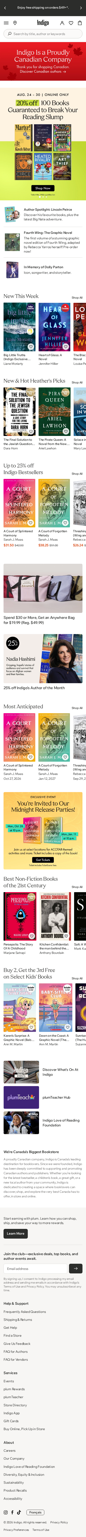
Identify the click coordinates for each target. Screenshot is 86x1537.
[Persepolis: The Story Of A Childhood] (20, 916)
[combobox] (46, 34)
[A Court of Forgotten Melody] (54, 503)
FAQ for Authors (16, 1351)
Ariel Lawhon (47, 448)
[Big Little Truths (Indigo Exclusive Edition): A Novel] (20, 327)
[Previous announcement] (5, 8)
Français (35, 1512)
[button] (6, 23)
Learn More (15, 1233)
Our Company (14, 1458)
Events (9, 1381)
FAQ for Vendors (16, 1359)
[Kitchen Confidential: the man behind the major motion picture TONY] (55, 916)
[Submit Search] (9, 34)
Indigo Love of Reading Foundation (29, 1466)
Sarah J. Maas (13, 539)
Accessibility (13, 1498)
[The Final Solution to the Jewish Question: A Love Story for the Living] (20, 411)
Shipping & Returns (18, 1319)
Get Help (10, 1327)
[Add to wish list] (31, 346)
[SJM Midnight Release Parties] (43, 830)
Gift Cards (11, 1421)
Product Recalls (15, 1490)
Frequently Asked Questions (25, 1312)
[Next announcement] (81, 8)
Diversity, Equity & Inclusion (24, 1474)
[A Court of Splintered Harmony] (19, 503)
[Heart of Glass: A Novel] (55, 327)
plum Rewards (14, 1389)
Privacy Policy (59, 1522)
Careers (9, 1450)
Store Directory (15, 1405)
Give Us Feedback (17, 1344)
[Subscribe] (75, 1268)
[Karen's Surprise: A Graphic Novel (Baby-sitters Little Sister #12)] (20, 1007)
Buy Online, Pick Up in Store (24, 1429)
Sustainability (14, 1482)
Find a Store (12, 1335)
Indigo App (12, 1413)
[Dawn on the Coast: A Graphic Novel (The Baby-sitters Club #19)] (55, 1007)
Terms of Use (40, 1529)
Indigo (18, 1522)
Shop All (77, 297)
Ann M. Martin (13, 1044)
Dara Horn (11, 448)
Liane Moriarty (13, 364)
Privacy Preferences (16, 1529)
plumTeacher (13, 1397)
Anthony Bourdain (51, 953)
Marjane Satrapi (14, 953)
